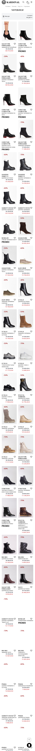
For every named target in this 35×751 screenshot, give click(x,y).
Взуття (20, 6)
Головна (7, 6)
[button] (14, 43)
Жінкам (14, 6)
